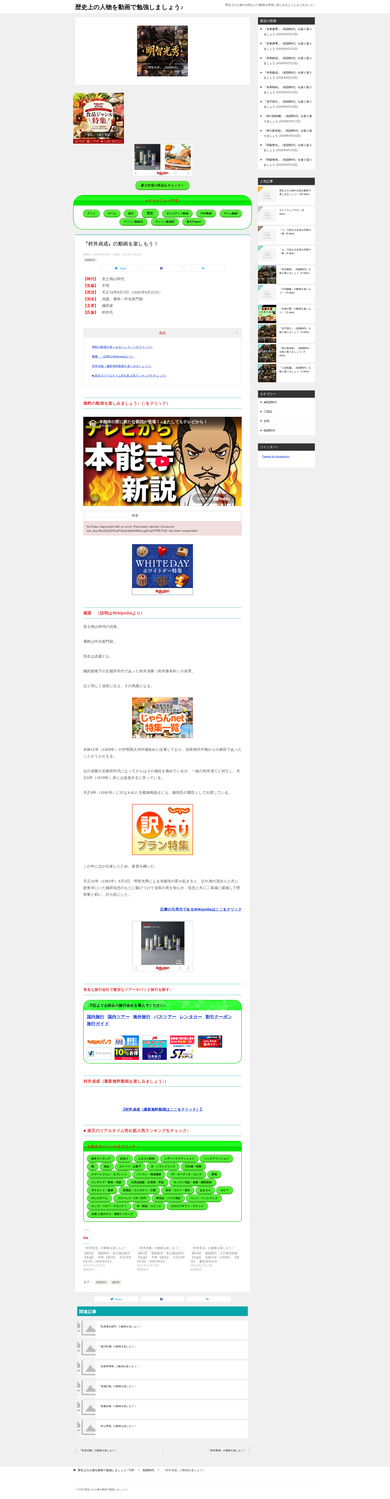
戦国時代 (90, 260)
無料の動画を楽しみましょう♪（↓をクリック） (123, 347)
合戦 (266, 420)
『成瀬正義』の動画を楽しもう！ (117, 1386)
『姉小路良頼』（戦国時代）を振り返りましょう (295, 352)
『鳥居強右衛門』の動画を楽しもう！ (120, 1326)
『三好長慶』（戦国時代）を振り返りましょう (295, 369)
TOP (106, 1470)
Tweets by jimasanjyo (275, 456)
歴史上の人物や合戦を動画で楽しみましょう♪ (295, 192)
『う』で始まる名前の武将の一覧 (295, 232)
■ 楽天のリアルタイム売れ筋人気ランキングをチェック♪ (129, 375)
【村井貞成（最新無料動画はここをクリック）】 (162, 1109)
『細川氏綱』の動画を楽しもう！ (117, 1346)
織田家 (116, 1282)
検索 (135, 515)
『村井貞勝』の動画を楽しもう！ (98, 1450)
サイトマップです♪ (291, 212)
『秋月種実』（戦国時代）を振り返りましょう (295, 271)
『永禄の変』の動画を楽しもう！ (295, 310)
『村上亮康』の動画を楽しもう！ (117, 1426)
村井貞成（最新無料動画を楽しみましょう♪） (122, 366)
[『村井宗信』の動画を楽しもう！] (110, 1259)
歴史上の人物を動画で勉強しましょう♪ (129, 7)
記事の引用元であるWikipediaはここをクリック (201, 909)
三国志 (268, 411)
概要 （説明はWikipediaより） (113, 356)
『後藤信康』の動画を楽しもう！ (117, 1406)
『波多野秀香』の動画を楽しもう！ (119, 1366)
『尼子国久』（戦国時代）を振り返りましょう (295, 330)
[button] (162, 51)
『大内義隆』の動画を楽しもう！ (295, 291)
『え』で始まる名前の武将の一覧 (295, 251)
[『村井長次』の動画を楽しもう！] (217, 1259)
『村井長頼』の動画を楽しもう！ (227, 1450)
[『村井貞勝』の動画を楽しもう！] (164, 1259)
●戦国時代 (270, 402)
